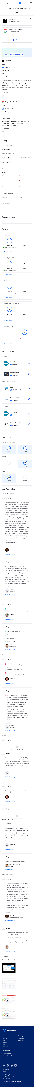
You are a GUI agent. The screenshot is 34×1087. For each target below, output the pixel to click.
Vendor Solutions (7, 1053)
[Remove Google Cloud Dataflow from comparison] (30, 29)
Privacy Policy (6, 1073)
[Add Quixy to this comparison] (29, 388)
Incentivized (8, 546)
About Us (5, 1038)
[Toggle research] (7, 3)
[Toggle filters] (3, 3)
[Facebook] (8, 1065)
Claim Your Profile (7, 1055)
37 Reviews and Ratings (14, 31)
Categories (21, 1038)
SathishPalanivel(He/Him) (14, 644)
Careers (5, 1042)
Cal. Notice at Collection (9, 1077)
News (4, 1044)
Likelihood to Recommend (8, 442)
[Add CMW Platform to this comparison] (29, 363)
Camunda (12, 19)
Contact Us (5, 1046)
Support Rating (5, 471)
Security (5, 1071)
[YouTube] (4, 1065)
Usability (4, 456)
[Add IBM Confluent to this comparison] (29, 399)
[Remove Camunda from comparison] (30, 18)
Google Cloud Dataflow (16, 30)
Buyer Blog (21, 1040)
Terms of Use (6, 1069)
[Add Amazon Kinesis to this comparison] (29, 374)
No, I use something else (16, 54)
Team (4, 1040)
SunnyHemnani (12, 614)
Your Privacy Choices (8, 1075)
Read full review (9, 554)
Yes (6, 54)
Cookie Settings (6, 1078)
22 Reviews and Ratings (14, 21)
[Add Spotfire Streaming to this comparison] (29, 424)
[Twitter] (11, 1065)
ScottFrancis (12, 678)
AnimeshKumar (12, 549)
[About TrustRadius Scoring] (3, 67)
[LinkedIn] (15, 1065)
